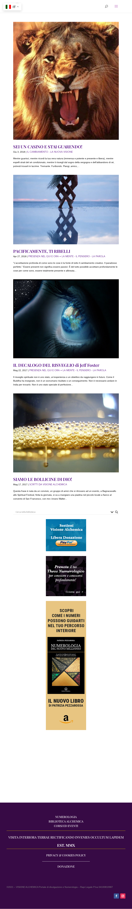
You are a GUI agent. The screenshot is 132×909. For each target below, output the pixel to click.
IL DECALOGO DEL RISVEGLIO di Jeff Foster (56, 365)
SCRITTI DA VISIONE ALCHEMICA (48, 484)
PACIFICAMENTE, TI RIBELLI (41, 251)
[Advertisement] (66, 767)
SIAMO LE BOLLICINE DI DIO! (42, 479)
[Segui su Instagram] (122, 896)
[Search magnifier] (116, 512)
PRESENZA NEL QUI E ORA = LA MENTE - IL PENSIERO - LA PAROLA (66, 256)
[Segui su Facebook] (116, 896)
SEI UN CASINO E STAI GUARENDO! (47, 146)
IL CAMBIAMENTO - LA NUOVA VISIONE (50, 151)
